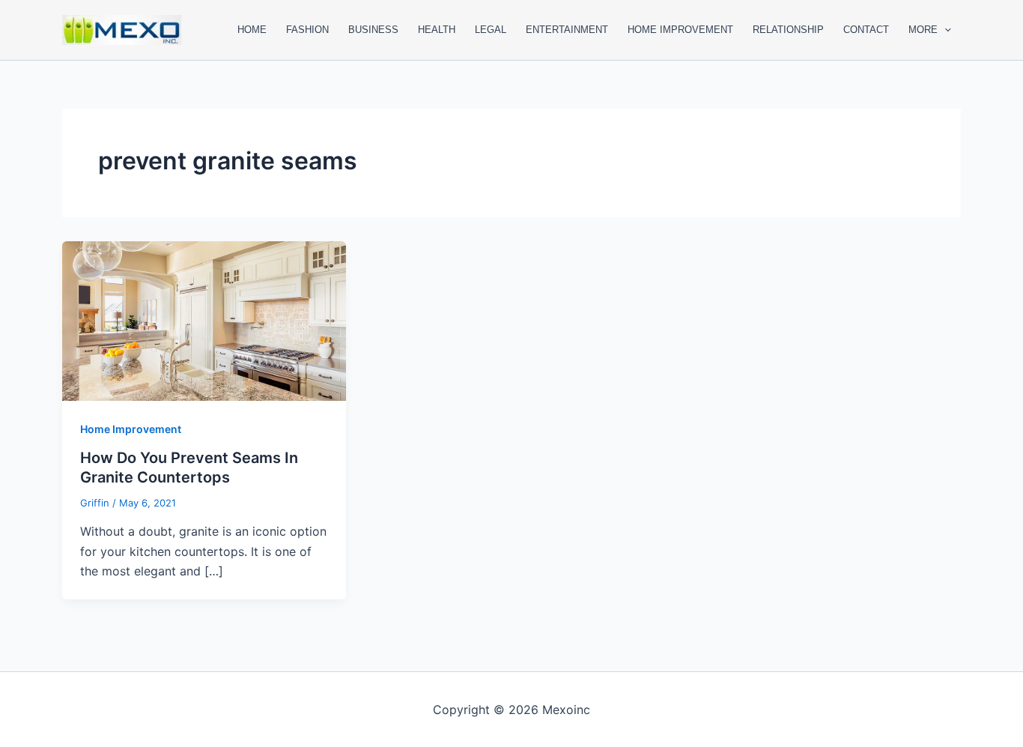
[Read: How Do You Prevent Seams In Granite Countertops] (204, 319)
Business (373, 29)
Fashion (307, 29)
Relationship (788, 29)
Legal (490, 29)
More (923, 29)
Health (436, 29)
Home (252, 29)
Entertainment (567, 29)
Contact (866, 29)
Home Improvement (680, 29)
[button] (944, 30)
